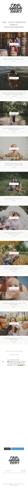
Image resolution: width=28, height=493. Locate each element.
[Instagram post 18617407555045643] (20, 419)
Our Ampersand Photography (17, 484)
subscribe (23, 470)
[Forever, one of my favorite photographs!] (8, 393)
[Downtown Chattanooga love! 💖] (8, 427)
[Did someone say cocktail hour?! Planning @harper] (8, 385)
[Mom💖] (8, 405)
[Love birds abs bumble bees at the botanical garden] (8, 420)
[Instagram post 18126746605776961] (8, 369)
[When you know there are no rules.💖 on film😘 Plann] (20, 436)
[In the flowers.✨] (20, 426)
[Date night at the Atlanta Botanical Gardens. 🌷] (8, 432)
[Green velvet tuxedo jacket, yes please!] (14, 445)
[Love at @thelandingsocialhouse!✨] (20, 383)
